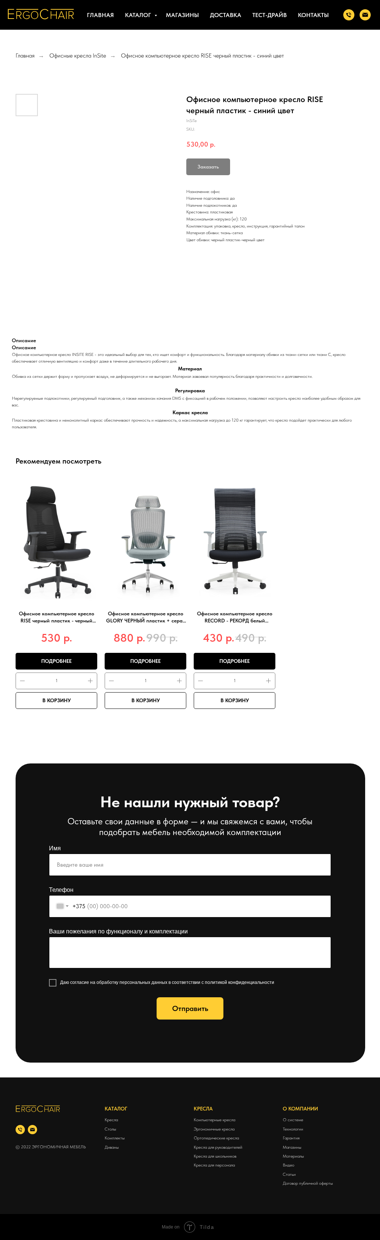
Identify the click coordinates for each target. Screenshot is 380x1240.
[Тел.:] (348, 14)
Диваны (112, 1147)
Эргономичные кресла (214, 1129)
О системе (293, 1119)
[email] (32, 1129)
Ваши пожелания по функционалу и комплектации (118, 931)
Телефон (61, 890)
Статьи (289, 1174)
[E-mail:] (365, 14)
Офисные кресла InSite (77, 55)
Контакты (313, 15)
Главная (100, 15)
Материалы (293, 1156)
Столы (110, 1129)
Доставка (225, 15)
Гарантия (291, 1138)
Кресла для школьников (215, 1156)
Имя (55, 848)
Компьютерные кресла (214, 1119)
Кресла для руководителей (218, 1147)
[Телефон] (20, 1129)
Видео (288, 1165)
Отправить (190, 1008)
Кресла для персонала (214, 1165)
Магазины (182, 15)
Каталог (139, 15)
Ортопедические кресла (216, 1138)
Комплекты (115, 1138)
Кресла (111, 1119)
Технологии (293, 1129)
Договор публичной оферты (308, 1183)
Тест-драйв (269, 15)
